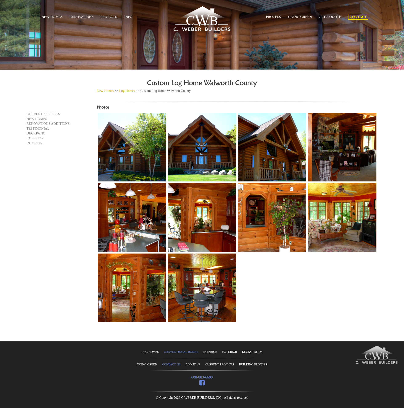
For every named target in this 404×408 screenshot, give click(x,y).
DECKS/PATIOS (252, 351)
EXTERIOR (229, 351)
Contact (358, 17)
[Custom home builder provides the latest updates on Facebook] (202, 383)
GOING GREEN (147, 364)
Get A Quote (330, 17)
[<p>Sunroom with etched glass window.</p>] (132, 288)
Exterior (35, 138)
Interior (35, 143)
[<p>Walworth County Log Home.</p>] (132, 147)
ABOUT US (193, 364)
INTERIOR (210, 351)
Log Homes (127, 91)
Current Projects (43, 114)
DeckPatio (36, 133)
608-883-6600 (202, 377)
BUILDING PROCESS (253, 364)
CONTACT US (171, 364)
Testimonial (38, 128)
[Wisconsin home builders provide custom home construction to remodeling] (202, 30)
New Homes (51, 17)
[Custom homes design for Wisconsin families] (377, 355)
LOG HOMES (150, 351)
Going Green (300, 17)
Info (128, 17)
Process (273, 17)
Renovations (81, 17)
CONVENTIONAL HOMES (181, 351)
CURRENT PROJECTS (219, 364)
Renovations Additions (48, 123)
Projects (108, 17)
